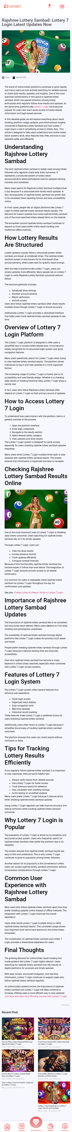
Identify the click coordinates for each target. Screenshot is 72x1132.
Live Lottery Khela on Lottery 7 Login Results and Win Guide (53, 1075)
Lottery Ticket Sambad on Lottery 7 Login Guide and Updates (52, 1107)
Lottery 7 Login (41, 106)
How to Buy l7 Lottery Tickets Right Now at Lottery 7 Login (16, 1075)
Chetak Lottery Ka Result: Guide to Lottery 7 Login (38, 592)
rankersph (64, 1005)
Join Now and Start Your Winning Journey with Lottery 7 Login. (36, 996)
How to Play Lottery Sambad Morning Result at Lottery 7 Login (17, 1043)
